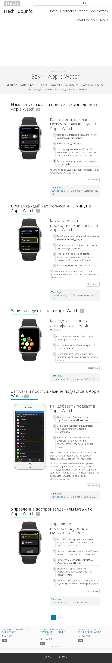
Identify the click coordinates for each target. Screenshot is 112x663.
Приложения (71, 84)
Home (52, 11)
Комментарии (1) (60, 295)
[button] (52, 646)
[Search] (85, 3)
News (104, 20)
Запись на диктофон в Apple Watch (44, 310)
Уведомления (68, 89)
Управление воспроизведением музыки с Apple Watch (51, 511)
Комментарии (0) (60, 190)
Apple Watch (99, 11)
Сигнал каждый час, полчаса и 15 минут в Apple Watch (51, 208)
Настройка (56, 84)
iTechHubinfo (18, 11)
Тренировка (51, 89)
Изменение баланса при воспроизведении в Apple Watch (54, 107)
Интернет (42, 84)
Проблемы (87, 84)
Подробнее (92, 179)
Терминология (86, 20)
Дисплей (12, 84)
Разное (99, 84)
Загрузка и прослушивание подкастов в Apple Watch (55, 393)
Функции (83, 89)
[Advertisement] (56, 44)
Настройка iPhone (73, 11)
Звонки (23, 84)
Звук (32, 84)
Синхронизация (33, 89)
